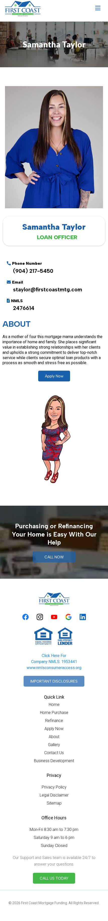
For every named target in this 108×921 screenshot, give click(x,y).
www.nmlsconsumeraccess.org (54, 668)
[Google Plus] (68, 617)
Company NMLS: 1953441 (54, 662)
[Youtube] (54, 617)
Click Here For (54, 656)
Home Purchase (54, 712)
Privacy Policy (54, 787)
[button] (97, 9)
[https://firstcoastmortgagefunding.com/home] (22, 9)
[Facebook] (25, 617)
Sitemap (54, 803)
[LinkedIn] (83, 617)
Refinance (54, 720)
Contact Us (54, 752)
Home (54, 704)
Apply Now (54, 728)
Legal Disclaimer (54, 795)
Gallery (54, 744)
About (54, 736)
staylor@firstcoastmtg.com (47, 289)
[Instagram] (40, 617)
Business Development (54, 760)
